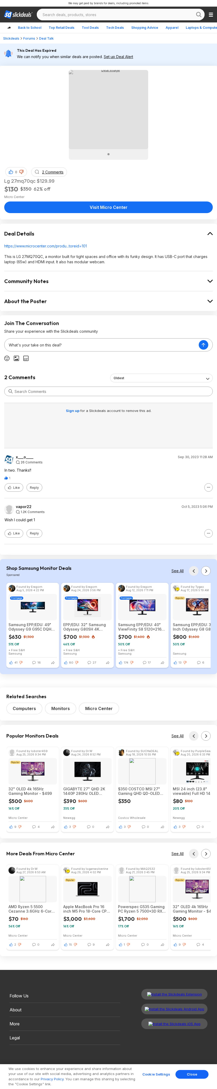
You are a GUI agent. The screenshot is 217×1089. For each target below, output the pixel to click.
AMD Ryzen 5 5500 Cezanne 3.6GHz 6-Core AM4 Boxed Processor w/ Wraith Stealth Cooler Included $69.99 (31, 908)
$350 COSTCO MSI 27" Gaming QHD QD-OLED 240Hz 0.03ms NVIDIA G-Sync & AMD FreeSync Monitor (141, 791)
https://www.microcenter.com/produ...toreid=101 (45, 246)
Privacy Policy (52, 1079)
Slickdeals (11, 38)
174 (126, 662)
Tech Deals (115, 28)
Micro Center (99, 708)
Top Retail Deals (61, 28)
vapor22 (23, 507)
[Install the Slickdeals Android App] (174, 1009)
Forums (29, 38)
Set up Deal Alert (118, 56)
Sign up (73, 411)
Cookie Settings (156, 1074)
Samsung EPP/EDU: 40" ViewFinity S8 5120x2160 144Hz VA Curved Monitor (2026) (141, 626)
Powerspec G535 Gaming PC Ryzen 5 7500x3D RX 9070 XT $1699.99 (141, 908)
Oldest (119, 378)
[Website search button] (199, 14)
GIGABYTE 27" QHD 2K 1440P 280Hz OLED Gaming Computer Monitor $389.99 (84, 791)
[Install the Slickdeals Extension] (174, 994)
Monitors (60, 708)
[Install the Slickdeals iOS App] (174, 1023)
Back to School (29, 28)
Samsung (15, 653)
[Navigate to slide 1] (108, 154)
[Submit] (10, 391)
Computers (24, 708)
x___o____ (24, 457)
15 (70, 944)
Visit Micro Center (109, 207)
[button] (21, 172)
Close (192, 1074)
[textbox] (101, 345)
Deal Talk (46, 38)
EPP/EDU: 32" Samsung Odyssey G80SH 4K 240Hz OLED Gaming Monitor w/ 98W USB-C (84, 626)
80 (71, 662)
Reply (34, 488)
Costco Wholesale (132, 817)
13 (180, 662)
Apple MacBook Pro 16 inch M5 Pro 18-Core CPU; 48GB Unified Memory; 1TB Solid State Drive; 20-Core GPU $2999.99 (86, 908)
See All (177, 571)
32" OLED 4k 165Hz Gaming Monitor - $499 (30, 791)
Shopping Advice (144, 28)
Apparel (172, 28)
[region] (108, 1076)
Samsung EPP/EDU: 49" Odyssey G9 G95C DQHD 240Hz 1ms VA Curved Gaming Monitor (31, 626)
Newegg (69, 817)
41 (15, 662)
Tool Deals (90, 28)
